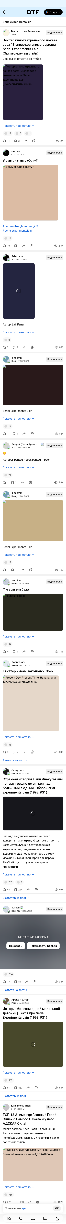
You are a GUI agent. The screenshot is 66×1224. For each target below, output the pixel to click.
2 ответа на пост (14, 760)
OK (57, 1208)
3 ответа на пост (14, 990)
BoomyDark (18, 662)
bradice (16, 580)
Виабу (14, 361)
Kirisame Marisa (21, 1105)
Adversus (17, 256)
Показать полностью (17, 125)
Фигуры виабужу (16, 589)
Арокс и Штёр (20, 999)
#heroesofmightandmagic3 (20, 226)
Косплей (16, 911)
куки (24, 1208)
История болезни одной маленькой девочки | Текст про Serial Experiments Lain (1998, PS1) (31, 1013)
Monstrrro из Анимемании (27, 31)
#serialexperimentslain (17, 230)
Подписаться (54, 32)
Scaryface (18, 770)
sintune (15, 151)
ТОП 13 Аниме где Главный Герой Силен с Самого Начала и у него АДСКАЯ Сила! (29, 1119)
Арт (13, 259)
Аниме (15, 665)
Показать (15, 945)
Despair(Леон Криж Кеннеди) (26, 444)
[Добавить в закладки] (15, 245)
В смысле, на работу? (20, 160)
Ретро (15, 773)
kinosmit (17, 357)
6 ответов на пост (14, 1096)
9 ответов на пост (14, 898)
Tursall (16, 907)
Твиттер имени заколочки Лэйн (28, 671)
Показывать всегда (43, 945)
